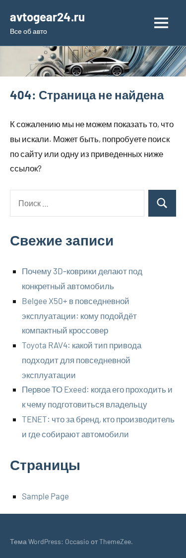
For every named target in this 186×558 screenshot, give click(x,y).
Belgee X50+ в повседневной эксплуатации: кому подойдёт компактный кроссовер (79, 315)
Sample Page (45, 496)
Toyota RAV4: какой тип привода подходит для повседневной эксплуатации (81, 360)
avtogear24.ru (47, 16)
